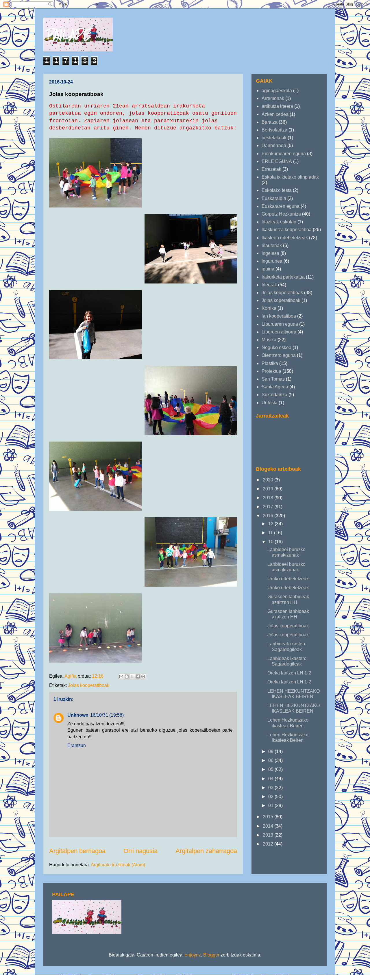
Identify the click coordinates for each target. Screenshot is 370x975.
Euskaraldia (274, 198)
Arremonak (273, 98)
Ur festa (270, 402)
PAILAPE (69, 34)
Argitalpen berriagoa (77, 850)
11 (271, 532)
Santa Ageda (275, 386)
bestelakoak (274, 137)
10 (271, 541)
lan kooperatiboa (279, 316)
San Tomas (273, 379)
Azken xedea (275, 114)
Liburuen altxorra (279, 331)
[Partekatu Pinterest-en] (143, 676)
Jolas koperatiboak (281, 300)
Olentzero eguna (279, 355)
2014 (268, 826)
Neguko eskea (276, 347)
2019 (268, 488)
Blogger (211, 954)
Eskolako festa (277, 190)
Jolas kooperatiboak (88, 685)
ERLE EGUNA (277, 161)
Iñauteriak (272, 245)
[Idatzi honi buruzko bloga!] (127, 676)
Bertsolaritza (274, 129)
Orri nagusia (140, 850)
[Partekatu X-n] (132, 676)
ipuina (268, 268)
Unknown (77, 715)
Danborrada (274, 145)
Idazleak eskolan (279, 221)
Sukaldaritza (274, 394)
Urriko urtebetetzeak (288, 578)
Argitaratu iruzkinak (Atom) (118, 864)
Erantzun (76, 745)
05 (271, 769)
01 (271, 805)
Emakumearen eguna (284, 153)
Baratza (270, 122)
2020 (268, 479)
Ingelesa (270, 253)
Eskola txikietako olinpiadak (290, 177)
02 (271, 796)
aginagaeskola (277, 90)
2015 (268, 816)
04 (271, 778)
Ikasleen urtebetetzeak (285, 237)
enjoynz (193, 954)
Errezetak (271, 169)
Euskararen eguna (280, 206)
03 (271, 787)
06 (271, 760)
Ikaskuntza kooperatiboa (287, 229)
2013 (268, 835)
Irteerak (269, 284)
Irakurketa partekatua (283, 277)
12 (271, 523)
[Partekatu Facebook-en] (137, 676)
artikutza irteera (277, 106)
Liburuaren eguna (280, 324)
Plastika (270, 363)
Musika (269, 339)
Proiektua (271, 371)
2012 (268, 843)
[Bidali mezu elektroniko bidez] (121, 676)
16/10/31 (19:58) (107, 715)
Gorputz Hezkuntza (281, 214)
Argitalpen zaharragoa (206, 850)
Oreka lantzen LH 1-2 (289, 672)
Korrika (269, 308)
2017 (268, 506)
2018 (268, 497)
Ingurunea (272, 261)
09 (271, 751)
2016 (268, 515)
